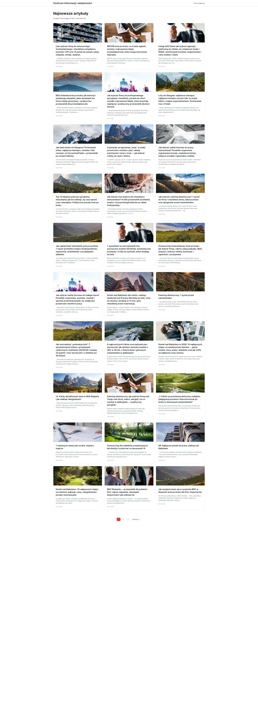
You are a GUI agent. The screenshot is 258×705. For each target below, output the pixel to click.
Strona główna (199, 3)
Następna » (136, 519)
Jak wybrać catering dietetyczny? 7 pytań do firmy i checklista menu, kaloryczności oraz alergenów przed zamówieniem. (179, 200)
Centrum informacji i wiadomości (72, 3)
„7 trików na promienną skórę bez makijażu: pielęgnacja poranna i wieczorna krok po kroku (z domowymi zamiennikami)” (179, 399)
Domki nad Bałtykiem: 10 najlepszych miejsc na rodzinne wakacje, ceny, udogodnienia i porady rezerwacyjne (77, 492)
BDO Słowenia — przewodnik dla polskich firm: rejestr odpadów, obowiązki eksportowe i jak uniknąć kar (127, 492)
